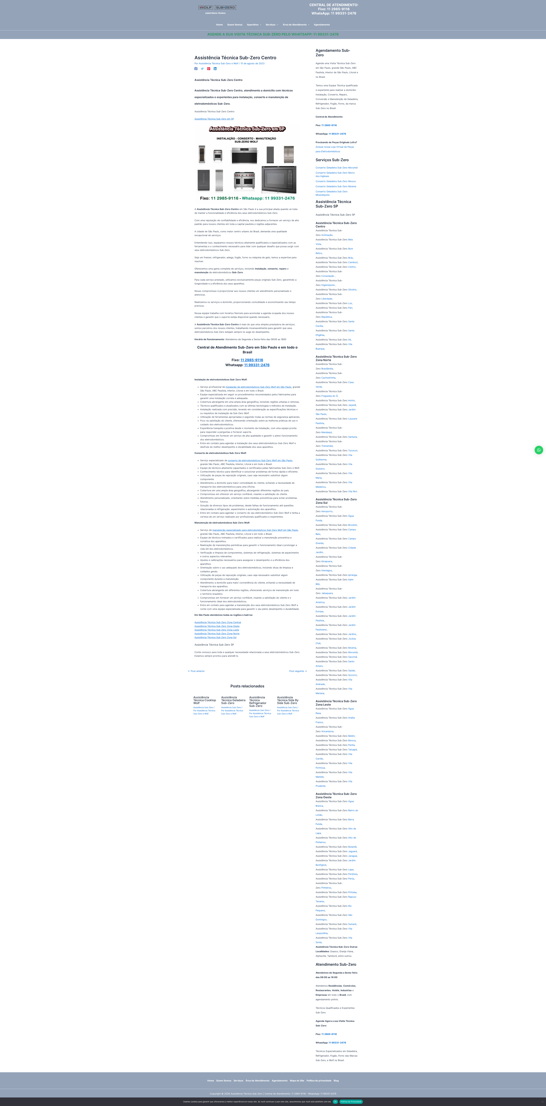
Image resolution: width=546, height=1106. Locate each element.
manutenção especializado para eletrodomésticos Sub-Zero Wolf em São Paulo (255, 530)
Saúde (351, 670)
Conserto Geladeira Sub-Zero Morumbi (337, 167)
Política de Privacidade (351, 1101)
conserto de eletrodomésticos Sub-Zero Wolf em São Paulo (260, 460)
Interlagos (326, 570)
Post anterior (196, 671)
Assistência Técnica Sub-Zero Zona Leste (217, 629)
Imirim (351, 400)
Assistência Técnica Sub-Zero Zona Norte (217, 633)
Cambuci (353, 262)
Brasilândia (327, 368)
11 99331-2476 (343, 13)
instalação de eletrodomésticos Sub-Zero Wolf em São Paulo (258, 386)
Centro (352, 266)
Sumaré (352, 924)
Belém (351, 735)
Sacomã (352, 656)
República (326, 316)
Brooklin (352, 525)
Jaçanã (352, 405)
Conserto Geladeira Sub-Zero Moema (336, 186)
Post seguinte (298, 671)
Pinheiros (326, 887)
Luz (350, 303)
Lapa (350, 869)
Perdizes (352, 874)
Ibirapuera (326, 561)
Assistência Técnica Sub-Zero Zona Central (218, 622)
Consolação (328, 275)
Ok (335, 1101)
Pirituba (352, 892)
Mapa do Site (297, 1080)
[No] (542, 1101)
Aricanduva (327, 731)
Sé (349, 339)
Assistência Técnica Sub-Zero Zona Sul (215, 637)
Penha (351, 745)
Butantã (352, 846)
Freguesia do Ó (329, 395)
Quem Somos (223, 1080)
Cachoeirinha (328, 377)
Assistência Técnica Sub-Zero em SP (214, 118)
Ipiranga (352, 575)
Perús (351, 878)
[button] (259, 24)
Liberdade (326, 298)
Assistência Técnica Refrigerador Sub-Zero (257, 702)
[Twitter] (202, 68)
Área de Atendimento (257, 1080)
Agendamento (280, 1080)
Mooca (352, 740)
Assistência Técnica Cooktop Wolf (204, 700)
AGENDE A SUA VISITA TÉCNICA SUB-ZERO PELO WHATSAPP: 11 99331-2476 (273, 34)
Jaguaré (352, 851)
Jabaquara (327, 593)
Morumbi (353, 652)
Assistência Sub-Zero (203, 707)
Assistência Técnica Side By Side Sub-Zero (287, 700)
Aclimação (327, 235)
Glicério (352, 289)
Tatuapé (352, 749)
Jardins (352, 634)
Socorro (352, 675)
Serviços (238, 1080)
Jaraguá (352, 855)
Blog (336, 1080)
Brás (350, 257)
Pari (350, 307)
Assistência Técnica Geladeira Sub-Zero (233, 700)
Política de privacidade (319, 1080)
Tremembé (327, 445)
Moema (352, 647)
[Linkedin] (215, 68)
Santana (352, 436)
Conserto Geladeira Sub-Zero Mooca (336, 181)
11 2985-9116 (338, 9)
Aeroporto (327, 511)
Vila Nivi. (353, 491)
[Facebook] (196, 68)
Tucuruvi (352, 450)
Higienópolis (328, 285)
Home (210, 1080)
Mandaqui (326, 432)
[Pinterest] (208, 68)
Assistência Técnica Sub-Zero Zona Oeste (217, 626)
